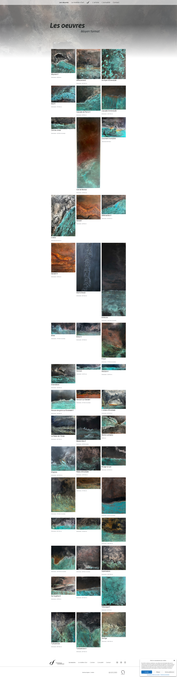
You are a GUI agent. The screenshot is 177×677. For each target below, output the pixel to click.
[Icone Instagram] (121, 662)
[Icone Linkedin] (117, 662)
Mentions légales (86, 672)
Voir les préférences (169, 672)
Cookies (92, 672)
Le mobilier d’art (77, 2)
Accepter (147, 672)
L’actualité (106, 2)
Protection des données (164, 674)
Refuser (158, 672)
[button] (174, 660)
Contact (116, 2)
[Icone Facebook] (125, 662)
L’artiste (95, 2)
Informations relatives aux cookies (153, 674)
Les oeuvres (64, 2)
